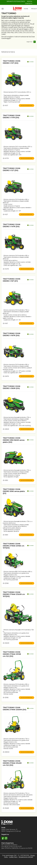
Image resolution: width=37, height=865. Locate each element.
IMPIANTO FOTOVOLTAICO (16, 1)
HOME (26, 9)
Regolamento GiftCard (26, 857)
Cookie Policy (13, 857)
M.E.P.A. (29, 1)
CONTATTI (28, 3)
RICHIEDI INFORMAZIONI (26, 105)
